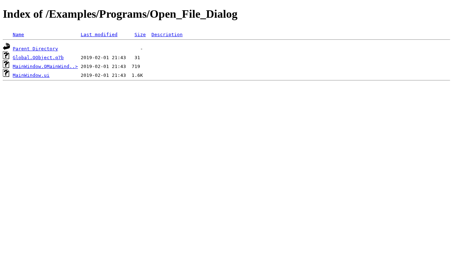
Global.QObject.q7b (38, 57)
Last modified (99, 34)
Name (18, 34)
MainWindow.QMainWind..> (45, 66)
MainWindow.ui (31, 75)
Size (140, 34)
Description (167, 34)
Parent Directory (35, 48)
